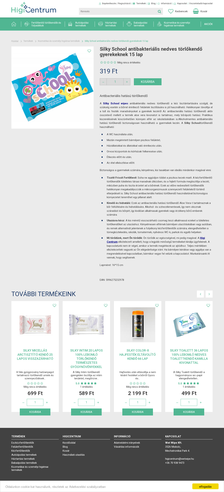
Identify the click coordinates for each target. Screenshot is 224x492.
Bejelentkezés (109, 3)
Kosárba (148, 82)
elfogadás (205, 486)
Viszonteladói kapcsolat (201, 3)
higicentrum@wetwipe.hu (179, 458)
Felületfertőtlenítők (22, 446)
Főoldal (14, 41)
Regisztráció (124, 3)
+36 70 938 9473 (174, 462)
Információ (166, 3)
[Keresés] (159, 11)
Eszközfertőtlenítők (22, 442)
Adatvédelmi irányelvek (127, 442)
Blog (153, 3)
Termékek (141, 3)
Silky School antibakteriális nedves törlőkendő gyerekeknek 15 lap (116, 41)
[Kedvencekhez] (89, 50)
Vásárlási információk (126, 446)
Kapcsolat (182, 3)
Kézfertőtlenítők (20, 450)
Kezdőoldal (69, 442)
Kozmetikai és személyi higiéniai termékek (59, 41)
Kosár (66, 450)
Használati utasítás (74, 454)
